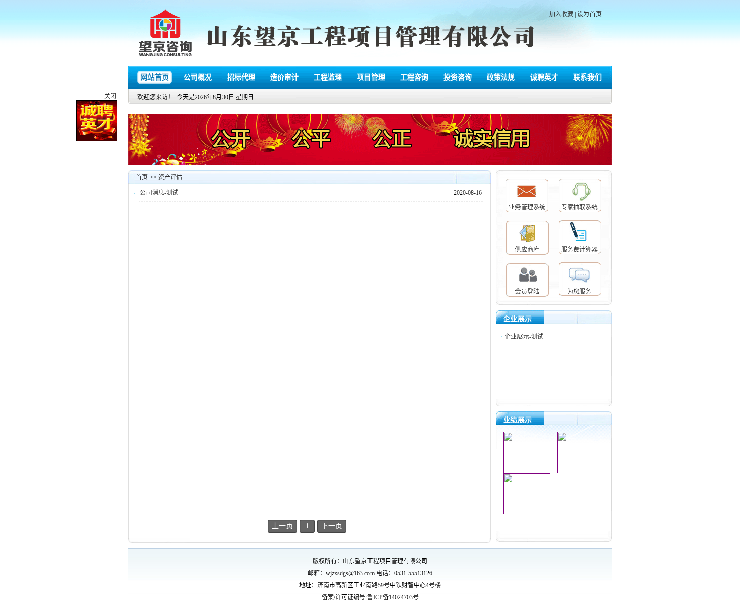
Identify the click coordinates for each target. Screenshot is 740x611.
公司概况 (198, 77)
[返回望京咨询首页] (166, 34)
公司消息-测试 (159, 192)
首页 (142, 177)
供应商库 (527, 249)
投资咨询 (457, 77)
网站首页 (154, 77)
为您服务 (579, 291)
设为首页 (589, 14)
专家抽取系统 (579, 207)
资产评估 (170, 177)
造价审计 (284, 77)
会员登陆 (527, 291)
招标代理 (241, 77)
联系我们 (587, 77)
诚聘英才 (544, 77)
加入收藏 (561, 14)
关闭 (115, 101)
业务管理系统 (527, 207)
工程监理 (328, 77)
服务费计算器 (579, 249)
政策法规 (501, 77)
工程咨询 (414, 77)
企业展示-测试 (524, 336)
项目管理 (371, 77)
